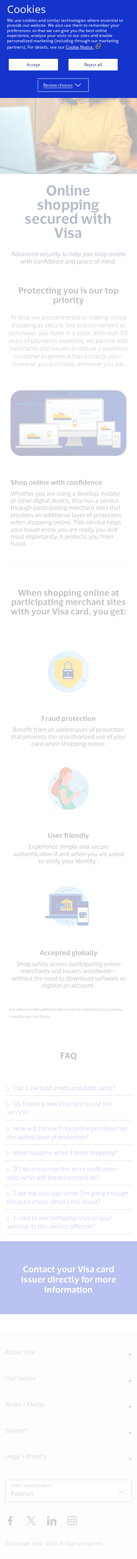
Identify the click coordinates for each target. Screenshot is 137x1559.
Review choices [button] (58, 85)
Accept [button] (33, 65)
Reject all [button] (93, 65)
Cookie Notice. (80, 47)
